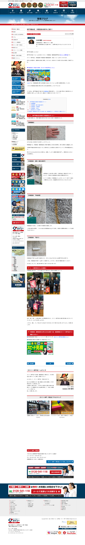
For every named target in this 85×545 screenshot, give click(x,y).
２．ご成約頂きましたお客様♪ (34, 109)
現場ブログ (38, 34)
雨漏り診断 (64, 502)
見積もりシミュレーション (15, 511)
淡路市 (15, 269)
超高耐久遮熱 (15, 137)
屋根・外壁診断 (64, 503)
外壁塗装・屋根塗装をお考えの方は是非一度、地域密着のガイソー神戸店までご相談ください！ (47, 111)
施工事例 (47, 12)
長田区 (15, 263)
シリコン (14, 134)
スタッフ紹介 (15, 164)
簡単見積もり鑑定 (65, 500)
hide (49, 99)
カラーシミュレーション (66, 505)
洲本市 (15, 268)
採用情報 (72, 12)
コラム (14, 37)
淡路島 (14, 265)
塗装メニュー (38, 12)
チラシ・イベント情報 (17, 50)
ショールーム (64, 12)
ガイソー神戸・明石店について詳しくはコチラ (59, 461)
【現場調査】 (33, 103)
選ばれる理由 (29, 12)
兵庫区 (15, 259)
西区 (14, 258)
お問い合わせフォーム (18, 223)
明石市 (14, 264)
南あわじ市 (16, 266)
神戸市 (14, 257)
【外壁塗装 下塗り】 (35, 108)
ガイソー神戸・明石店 (31, 34)
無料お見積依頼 (55, 472)
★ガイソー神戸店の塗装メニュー (61, 337)
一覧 (50, 363)
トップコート (15, 143)
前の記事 (69, 363)
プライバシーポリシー (14, 513)
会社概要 (14, 155)
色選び (14, 31)
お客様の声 (55, 12)
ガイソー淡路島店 (16, 42)
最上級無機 (15, 138)
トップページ (12, 500)
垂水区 (15, 260)
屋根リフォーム (16, 58)
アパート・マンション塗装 (49, 505)
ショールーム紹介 (13, 505)
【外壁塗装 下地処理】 (35, 106)
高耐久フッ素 (15, 136)
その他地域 (15, 270)
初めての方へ (12, 12)
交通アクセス (15, 168)
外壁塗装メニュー (31, 500)
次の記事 (31, 363)
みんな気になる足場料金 (18, 34)
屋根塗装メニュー (48, 500)
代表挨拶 (14, 160)
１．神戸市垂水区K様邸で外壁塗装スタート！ (37, 101)
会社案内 (21, 12)
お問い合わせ (12, 509)
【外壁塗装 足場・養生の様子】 (37, 105)
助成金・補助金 (16, 29)
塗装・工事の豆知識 (17, 55)
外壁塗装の (46, 91)
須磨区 (15, 262)
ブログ (28, 83)
